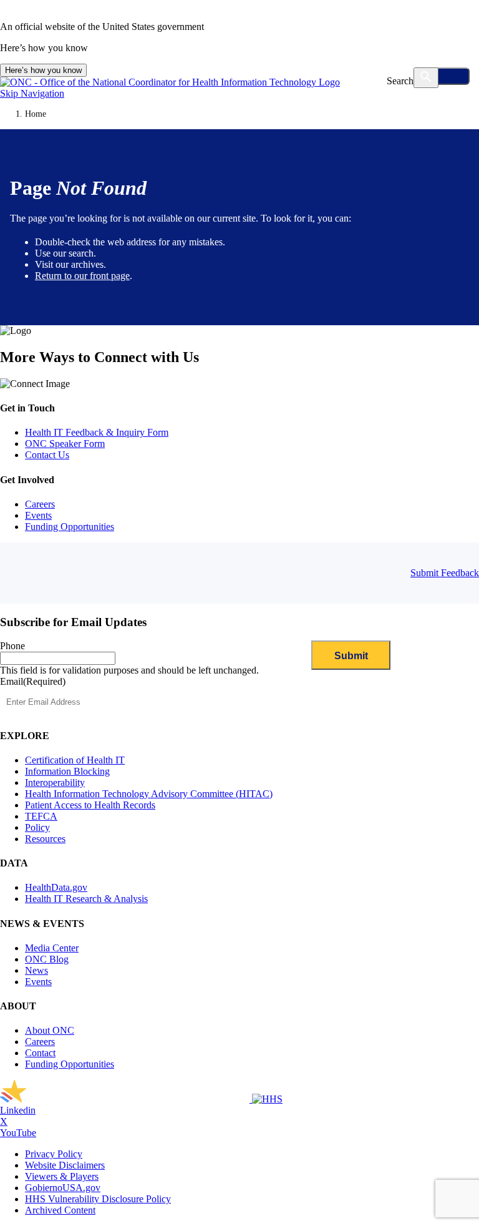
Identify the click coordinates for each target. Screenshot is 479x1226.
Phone (12, 645)
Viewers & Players (62, 1176)
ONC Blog (47, 959)
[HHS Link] (267, 1099)
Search (400, 81)
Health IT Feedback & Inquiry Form (96, 432)
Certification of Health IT (75, 760)
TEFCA (41, 816)
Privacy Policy (53, 1154)
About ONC (49, 1030)
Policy (37, 827)
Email (32, 681)
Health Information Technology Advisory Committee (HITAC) (149, 793)
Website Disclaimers (65, 1165)
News (36, 970)
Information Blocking (67, 771)
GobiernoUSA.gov (62, 1187)
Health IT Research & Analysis (86, 898)
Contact (40, 1052)
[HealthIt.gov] (170, 82)
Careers (40, 504)
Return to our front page (82, 275)
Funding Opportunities (69, 526)
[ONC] (126, 1099)
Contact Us (47, 454)
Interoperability (55, 782)
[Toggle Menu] (443, 76)
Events (38, 515)
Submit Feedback (444, 572)
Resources (45, 838)
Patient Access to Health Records (90, 805)
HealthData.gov (56, 887)
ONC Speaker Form (65, 443)
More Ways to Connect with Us (99, 357)
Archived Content (60, 1210)
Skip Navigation (32, 93)
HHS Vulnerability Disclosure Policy (98, 1199)
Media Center (52, 948)
